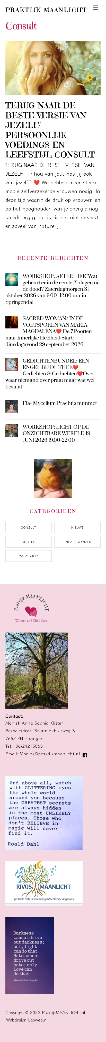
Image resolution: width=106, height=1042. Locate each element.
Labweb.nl (38, 1020)
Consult (28, 527)
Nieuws (77, 527)
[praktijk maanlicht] (31, 622)
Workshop (28, 556)
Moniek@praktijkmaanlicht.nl (50, 753)
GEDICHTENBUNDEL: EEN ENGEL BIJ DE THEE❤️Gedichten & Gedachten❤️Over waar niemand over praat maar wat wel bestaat (49, 374)
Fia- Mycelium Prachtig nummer (60, 403)
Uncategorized (78, 541)
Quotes (29, 541)
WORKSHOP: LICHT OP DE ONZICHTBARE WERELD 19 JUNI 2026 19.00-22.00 (56, 434)
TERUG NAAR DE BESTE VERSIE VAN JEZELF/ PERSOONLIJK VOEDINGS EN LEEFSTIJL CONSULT (50, 130)
